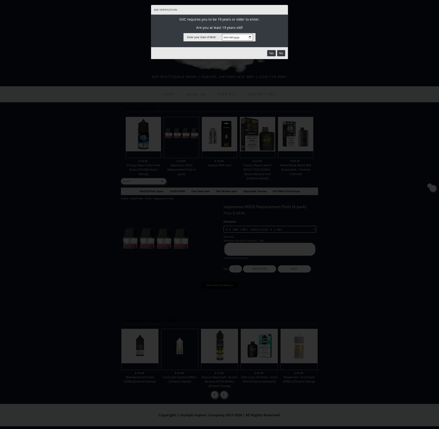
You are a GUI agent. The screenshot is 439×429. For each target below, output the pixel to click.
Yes (271, 53)
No (281, 53)
